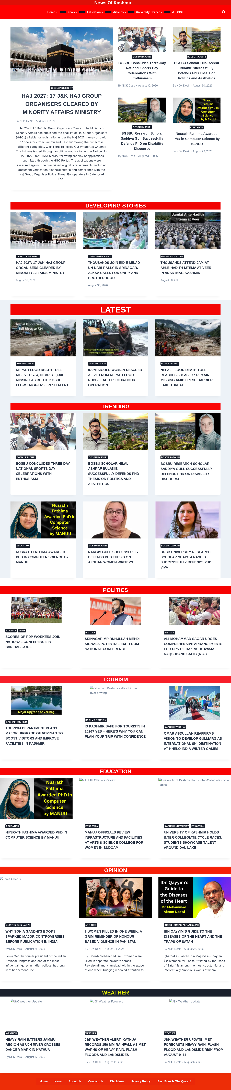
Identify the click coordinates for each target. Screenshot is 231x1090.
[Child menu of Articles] (131, 12)
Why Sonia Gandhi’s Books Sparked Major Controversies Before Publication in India (34, 936)
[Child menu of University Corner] (167, 12)
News (22, 630)
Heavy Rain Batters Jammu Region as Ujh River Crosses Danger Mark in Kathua (32, 1044)
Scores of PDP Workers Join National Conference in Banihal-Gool (32, 642)
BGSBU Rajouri (142, 57)
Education (196, 127)
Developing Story (62, 88)
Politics (11, 630)
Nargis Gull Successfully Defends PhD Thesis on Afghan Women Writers (113, 557)
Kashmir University (177, 826)
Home (44, 1081)
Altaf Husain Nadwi (18, 925)
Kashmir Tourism (16, 722)
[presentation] (61, 54)
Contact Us (95, 1081)
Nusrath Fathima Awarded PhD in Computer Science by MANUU (197, 139)
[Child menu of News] (82, 12)
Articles (90, 925)
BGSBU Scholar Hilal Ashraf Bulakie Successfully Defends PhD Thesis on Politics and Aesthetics (113, 474)
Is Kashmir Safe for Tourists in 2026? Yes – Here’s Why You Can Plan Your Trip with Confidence (115, 731)
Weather (11, 1033)
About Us (75, 1081)
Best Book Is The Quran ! (174, 1081)
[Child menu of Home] (63, 12)
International (25, 364)
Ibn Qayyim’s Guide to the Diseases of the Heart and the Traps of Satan (193, 936)
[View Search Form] (223, 12)
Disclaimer (117, 1081)
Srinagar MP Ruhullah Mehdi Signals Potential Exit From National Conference (112, 644)
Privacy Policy (141, 1081)
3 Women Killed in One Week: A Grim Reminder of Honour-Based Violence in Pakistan (113, 936)
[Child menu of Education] (108, 12)
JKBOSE (178, 12)
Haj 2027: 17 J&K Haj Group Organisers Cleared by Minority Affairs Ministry (62, 104)
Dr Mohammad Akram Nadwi (182, 925)
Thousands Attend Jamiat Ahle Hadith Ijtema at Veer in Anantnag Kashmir (185, 268)
